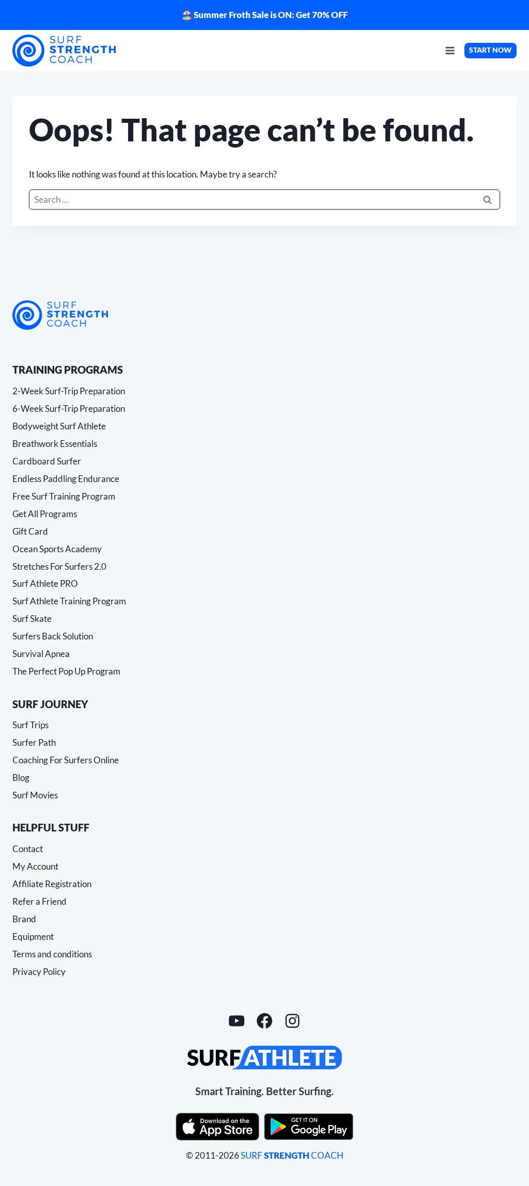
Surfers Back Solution (52, 636)
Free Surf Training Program (63, 496)
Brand (24, 918)
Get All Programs (44, 513)
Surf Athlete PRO (45, 583)
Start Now (490, 50)
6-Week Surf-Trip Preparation (68, 408)
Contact (27, 848)
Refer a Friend (39, 901)
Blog (20, 777)
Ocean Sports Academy (57, 548)
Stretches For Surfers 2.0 (59, 566)
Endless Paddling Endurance (65, 478)
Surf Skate (32, 618)
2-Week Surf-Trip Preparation (68, 391)
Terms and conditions (52, 954)
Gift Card (30, 531)
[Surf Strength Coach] (60, 315)
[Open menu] (449, 50)
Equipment (33, 936)
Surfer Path (34, 742)
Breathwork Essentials (54, 443)
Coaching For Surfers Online (65, 760)
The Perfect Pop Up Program (66, 671)
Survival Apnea (41, 653)
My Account (35, 866)
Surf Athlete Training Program (69, 601)
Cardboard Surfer (46, 461)
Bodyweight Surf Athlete (59, 426)
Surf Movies (35, 795)
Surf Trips (30, 724)
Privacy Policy (39, 971)
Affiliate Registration (51, 883)
